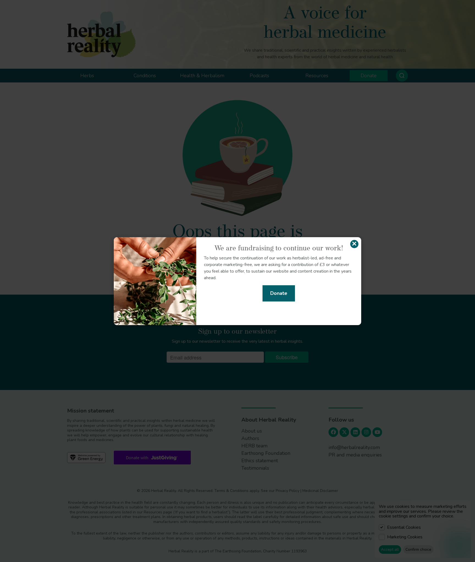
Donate (278, 293)
